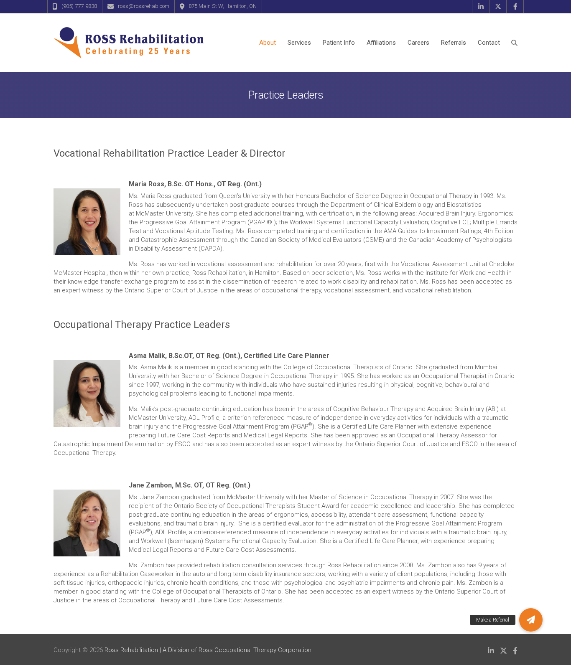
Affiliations (381, 42)
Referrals (453, 42)
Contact (489, 42)
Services (299, 42)
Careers (418, 42)
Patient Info (339, 42)
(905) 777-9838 (79, 6)
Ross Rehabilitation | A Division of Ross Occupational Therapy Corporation (208, 650)
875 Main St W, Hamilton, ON (223, 6)
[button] (531, 620)
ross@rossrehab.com (143, 6)
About (267, 42)
